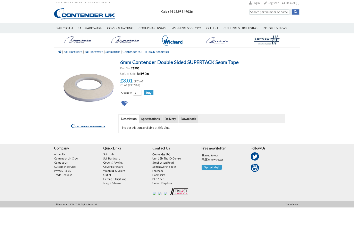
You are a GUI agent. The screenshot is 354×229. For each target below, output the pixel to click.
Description (129, 119)
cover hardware (152, 28)
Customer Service (65, 166)
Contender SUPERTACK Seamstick (146, 52)
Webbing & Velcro (114, 170)
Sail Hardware (73, 52)
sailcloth (65, 28)
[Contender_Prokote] (220, 45)
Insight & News (275, 28)
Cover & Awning (113, 162)
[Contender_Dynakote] (125, 45)
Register (273, 3)
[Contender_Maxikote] (78, 45)
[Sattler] (267, 45)
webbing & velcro (186, 28)
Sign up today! (211, 167)
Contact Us (61, 162)
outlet (212, 28)
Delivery (170, 119)
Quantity (126, 92)
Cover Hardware (113, 166)
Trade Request (63, 175)
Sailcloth (108, 154)
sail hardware (90, 28)
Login (256, 3)
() (292, 3)
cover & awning (120, 28)
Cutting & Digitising (241, 28)
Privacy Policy (62, 170)
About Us (59, 154)
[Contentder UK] (84, 18)
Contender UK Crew (66, 158)
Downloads (188, 119)
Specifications (150, 119)
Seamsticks (113, 52)
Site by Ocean (291, 204)
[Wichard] (172, 45)
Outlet (107, 175)
